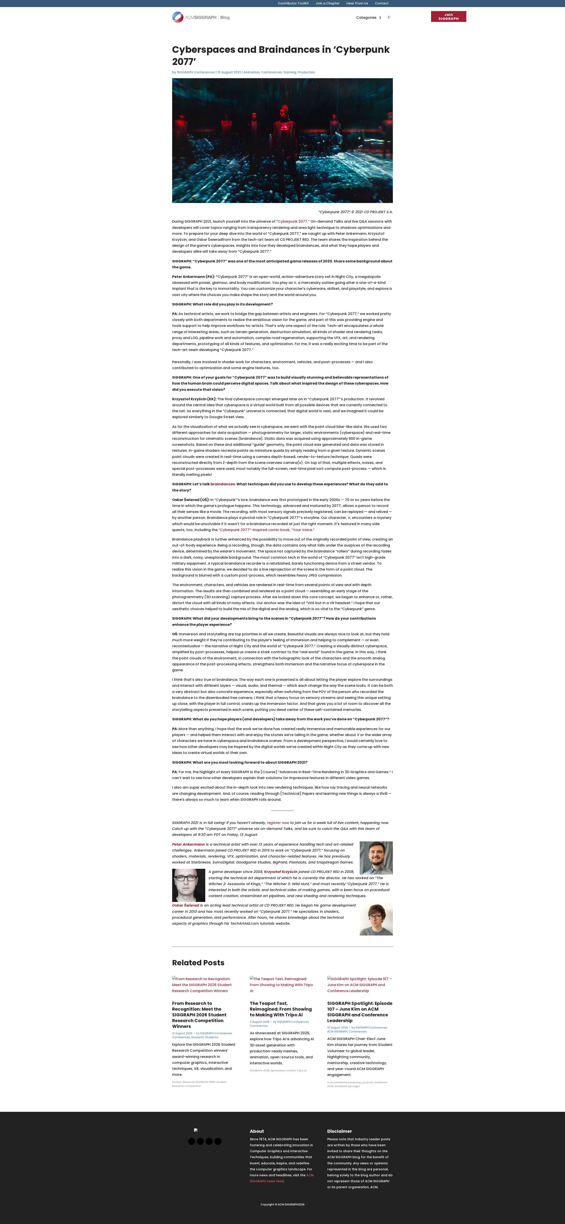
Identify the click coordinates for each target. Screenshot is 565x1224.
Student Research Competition (199, 1084)
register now (278, 822)
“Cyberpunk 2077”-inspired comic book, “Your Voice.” (266, 529)
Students (211, 1037)
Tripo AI (302, 1070)
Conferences (271, 72)
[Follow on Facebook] (191, 1141)
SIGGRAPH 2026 (205, 1082)
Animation (251, 72)
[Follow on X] (200, 1141)
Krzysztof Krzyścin (281, 871)
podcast (367, 1082)
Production (306, 72)
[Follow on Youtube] (218, 1141)
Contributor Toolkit (293, 4)
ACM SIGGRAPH (337, 1031)
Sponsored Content (283, 1070)
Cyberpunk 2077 (292, 221)
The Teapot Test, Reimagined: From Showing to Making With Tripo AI (281, 1009)
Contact (381, 4)
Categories (366, 17)
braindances (223, 484)
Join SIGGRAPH (449, 16)
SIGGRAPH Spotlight (347, 1086)
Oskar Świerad (185, 905)
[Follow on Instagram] (209, 1141)
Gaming (289, 72)
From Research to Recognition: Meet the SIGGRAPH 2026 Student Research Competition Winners (199, 1014)
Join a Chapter (328, 4)
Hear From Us (357, 4)
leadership (354, 1082)
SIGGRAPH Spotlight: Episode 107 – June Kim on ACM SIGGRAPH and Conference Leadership (359, 1012)
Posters (177, 1082)
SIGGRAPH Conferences (196, 72)
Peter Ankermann (188, 844)
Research (197, 1037)
